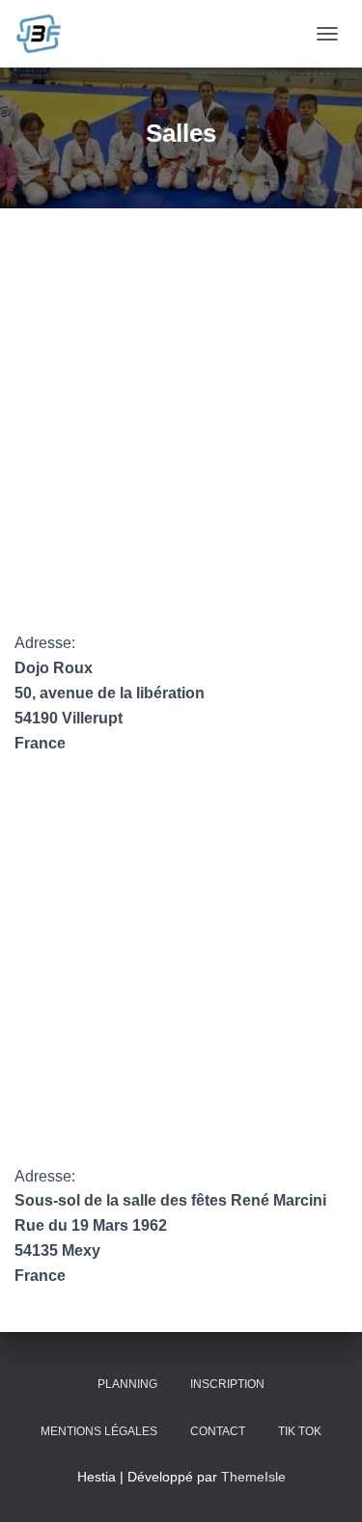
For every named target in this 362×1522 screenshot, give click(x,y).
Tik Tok (299, 1431)
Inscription (227, 1384)
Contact (217, 1431)
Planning (127, 1384)
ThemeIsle (253, 1476)
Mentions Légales (99, 1431)
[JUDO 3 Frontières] (45, 34)
